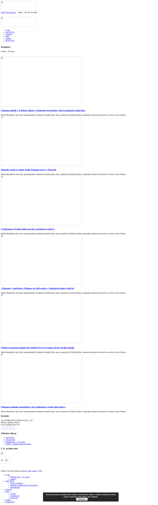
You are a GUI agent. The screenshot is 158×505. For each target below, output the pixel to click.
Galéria (8, 38)
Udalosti (9, 34)
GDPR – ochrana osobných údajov (18, 444)
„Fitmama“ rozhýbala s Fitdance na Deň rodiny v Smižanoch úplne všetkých (37, 288)
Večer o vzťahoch (16, 483)
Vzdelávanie (14, 496)
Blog (7, 36)
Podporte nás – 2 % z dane (15, 442)
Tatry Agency (33, 471)
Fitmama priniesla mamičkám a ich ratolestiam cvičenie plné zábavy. (33, 407)
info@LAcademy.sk (8, 12)
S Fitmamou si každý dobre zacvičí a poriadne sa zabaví (27, 229)
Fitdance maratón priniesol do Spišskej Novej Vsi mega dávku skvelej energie (37, 347)
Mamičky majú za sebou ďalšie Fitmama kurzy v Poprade (28, 170)
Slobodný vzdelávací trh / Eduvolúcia (24, 485)
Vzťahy (13, 494)
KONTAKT (10, 41)
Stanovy (13, 479)
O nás (8, 30)
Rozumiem (81, 499)
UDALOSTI (10, 440)
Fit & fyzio (14, 498)
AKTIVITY (10, 32)
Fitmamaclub (15, 487)
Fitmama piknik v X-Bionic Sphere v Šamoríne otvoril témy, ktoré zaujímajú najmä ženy (43, 110)
